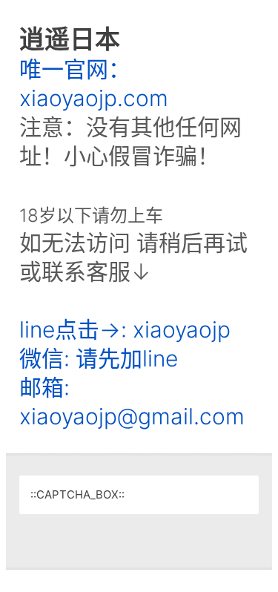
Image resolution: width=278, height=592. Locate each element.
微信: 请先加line (98, 358)
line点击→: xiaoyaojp (125, 329)
